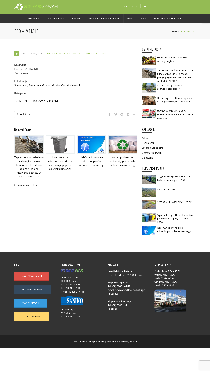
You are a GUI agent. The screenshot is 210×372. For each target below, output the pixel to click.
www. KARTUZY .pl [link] (31, 302)
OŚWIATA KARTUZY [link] (32, 316)
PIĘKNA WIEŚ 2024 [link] (166, 189)
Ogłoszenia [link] (147, 157)
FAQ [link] (129, 18)
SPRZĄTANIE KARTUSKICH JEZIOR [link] (174, 202)
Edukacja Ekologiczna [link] (152, 147)
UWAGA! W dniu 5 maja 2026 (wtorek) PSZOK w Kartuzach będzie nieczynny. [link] (175, 114)
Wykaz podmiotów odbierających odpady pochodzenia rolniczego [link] (122, 161)
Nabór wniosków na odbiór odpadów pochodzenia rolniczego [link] (91, 161)
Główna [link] (33, 18)
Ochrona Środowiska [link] (152, 152)
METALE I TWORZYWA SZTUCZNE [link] (64, 53)
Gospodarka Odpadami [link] (104, 18)
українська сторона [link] (167, 18)
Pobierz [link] (76, 18)
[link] (36, 9)
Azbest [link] (145, 137)
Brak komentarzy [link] (96, 53)
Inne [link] (143, 18)
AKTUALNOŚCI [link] (55, 18)
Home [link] (174, 31)
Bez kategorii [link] (148, 142)
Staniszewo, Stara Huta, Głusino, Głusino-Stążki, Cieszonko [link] (48, 85)
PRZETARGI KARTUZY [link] (33, 289)
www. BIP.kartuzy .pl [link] (32, 275)
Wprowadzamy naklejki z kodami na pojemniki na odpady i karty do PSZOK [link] (175, 219)
